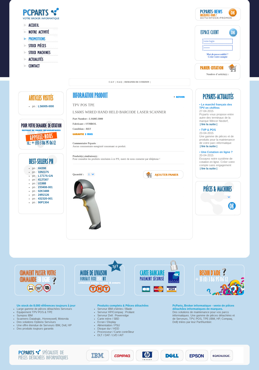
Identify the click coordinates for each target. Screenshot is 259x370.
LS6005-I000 (46, 106)
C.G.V (111, 82)
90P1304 (43, 202)
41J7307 (43, 179)
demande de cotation (136, 82)
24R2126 (43, 194)
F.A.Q (119, 82)
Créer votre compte (217, 57)
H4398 (42, 168)
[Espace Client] (212, 36)
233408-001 (45, 187)
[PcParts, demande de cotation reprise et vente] (41, 148)
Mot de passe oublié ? (217, 54)
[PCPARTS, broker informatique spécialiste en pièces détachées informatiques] (40, 19)
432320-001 (45, 198)
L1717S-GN (45, 175)
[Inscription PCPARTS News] (218, 19)
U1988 (42, 183)
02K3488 (43, 190)
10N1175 (43, 171)
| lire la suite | (208, 124)
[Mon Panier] (232, 71)
